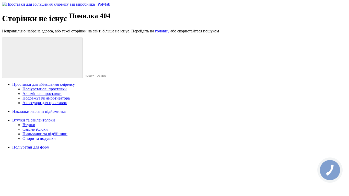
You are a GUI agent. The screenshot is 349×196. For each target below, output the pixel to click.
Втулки (28, 124)
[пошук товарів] (42, 58)
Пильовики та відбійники (44, 134)
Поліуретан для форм (30, 147)
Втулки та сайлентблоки (33, 120)
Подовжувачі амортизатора (46, 98)
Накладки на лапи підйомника (39, 111)
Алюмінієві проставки (42, 93)
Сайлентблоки (35, 129)
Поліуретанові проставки (44, 89)
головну (162, 31)
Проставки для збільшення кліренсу (43, 84)
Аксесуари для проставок (44, 103)
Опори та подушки (39, 138)
